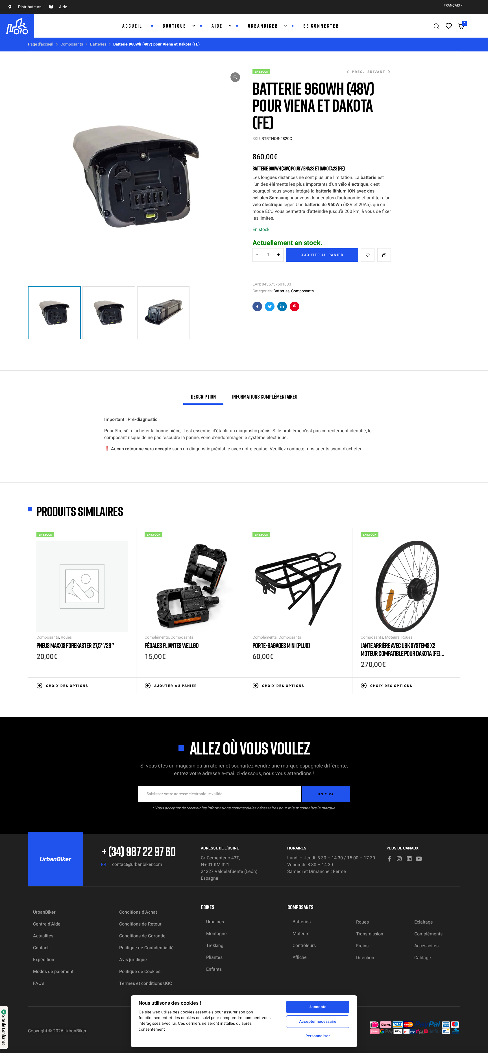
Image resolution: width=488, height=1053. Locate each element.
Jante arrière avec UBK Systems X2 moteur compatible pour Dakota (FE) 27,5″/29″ (400, 653)
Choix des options (67, 685)
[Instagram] (399, 859)
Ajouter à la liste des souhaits (367, 255)
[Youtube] (419, 859)
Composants (71, 44)
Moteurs (392, 637)
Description (203, 396)
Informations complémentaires (264, 396)
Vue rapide (125, 685)
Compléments (157, 637)
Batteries (98, 44)
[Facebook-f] (389, 859)
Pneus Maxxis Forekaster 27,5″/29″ (75, 645)
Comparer (384, 255)
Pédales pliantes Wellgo (172, 645)
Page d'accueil (40, 44)
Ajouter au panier (322, 255)
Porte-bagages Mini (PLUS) (281, 645)
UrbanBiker (75, 1031)
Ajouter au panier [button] (175, 685)
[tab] (203, 399)
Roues (66, 637)
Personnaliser (318, 1035)
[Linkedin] (409, 859)
